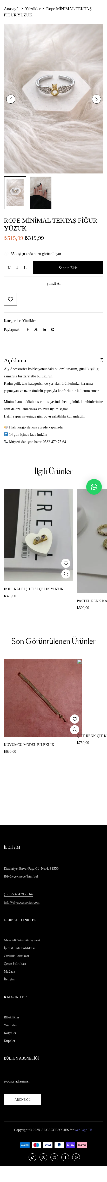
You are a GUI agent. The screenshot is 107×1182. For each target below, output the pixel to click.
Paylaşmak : (13, 330)
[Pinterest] (52, 330)
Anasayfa (11, 9)
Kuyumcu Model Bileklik (29, 745)
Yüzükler (33, 9)
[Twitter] (36, 330)
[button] (94, 487)
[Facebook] (28, 330)
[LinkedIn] (44, 330)
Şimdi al (53, 283)
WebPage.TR (83, 1130)
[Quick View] (65, 573)
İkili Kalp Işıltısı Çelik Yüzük (33, 589)
